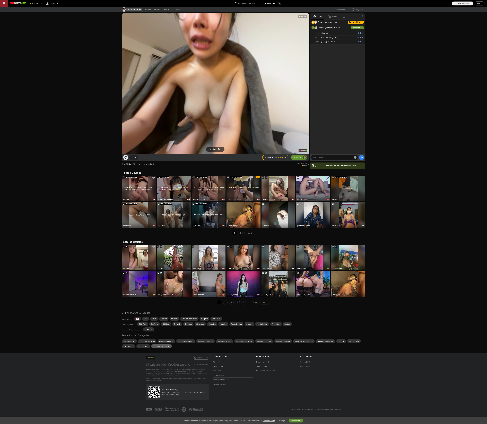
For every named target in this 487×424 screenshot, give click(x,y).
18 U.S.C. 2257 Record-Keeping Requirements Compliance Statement (315, 409)
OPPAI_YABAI (129, 313)
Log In (479, 3)
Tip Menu (356, 28)
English (199, 358)
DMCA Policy (217, 371)
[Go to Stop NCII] (196, 409)
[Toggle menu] (4, 3)
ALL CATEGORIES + (161, 346)
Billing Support (305, 366)
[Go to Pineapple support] (184, 409)
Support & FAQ (305, 362)
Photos (168, 9)
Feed (177, 9)
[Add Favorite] (125, 157)
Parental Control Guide (221, 380)
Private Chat (354, 22)
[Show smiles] (355, 157)
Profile (148, 9)
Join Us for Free (215, 149)
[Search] (261, 3)
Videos (157, 9)
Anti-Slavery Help (219, 384)
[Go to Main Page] (18, 3)
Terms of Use (218, 366)
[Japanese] (137, 319)
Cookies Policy (218, 375)
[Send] (361, 157)
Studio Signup (261, 366)
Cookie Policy (269, 421)
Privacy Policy (218, 362)
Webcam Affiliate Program (265, 371)
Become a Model (262, 362)
